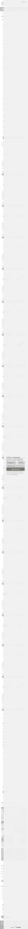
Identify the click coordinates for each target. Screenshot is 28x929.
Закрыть (23, 1)
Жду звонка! (15, 469)
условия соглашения (14, 474)
